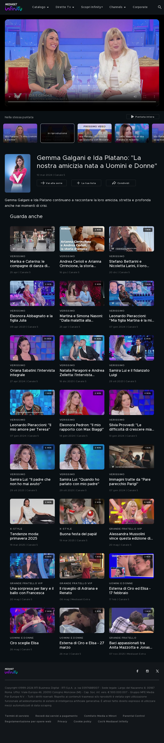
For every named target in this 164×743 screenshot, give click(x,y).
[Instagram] (147, 671)
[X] (157, 671)
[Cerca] (159, 7)
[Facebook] (137, 671)
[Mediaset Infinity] (14, 7)
